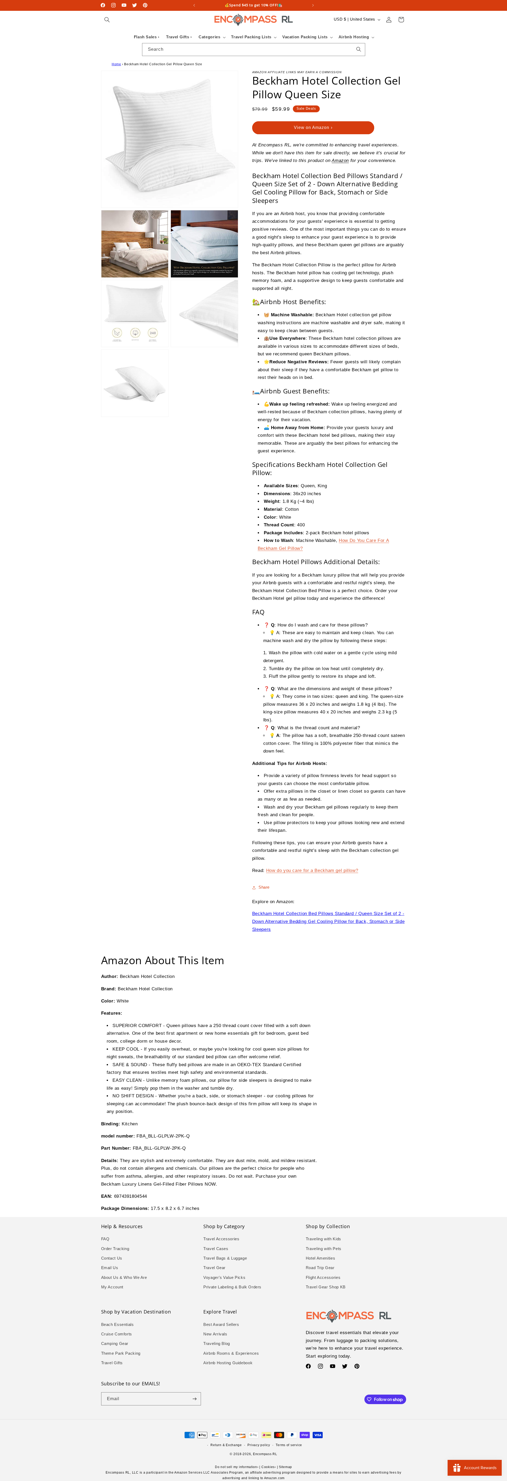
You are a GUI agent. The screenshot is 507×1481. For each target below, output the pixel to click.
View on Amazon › (313, 127)
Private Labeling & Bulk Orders (232, 1287)
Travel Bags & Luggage (225, 1258)
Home (116, 64)
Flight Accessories (323, 1277)
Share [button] (264, 887)
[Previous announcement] (194, 5)
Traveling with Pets (323, 1249)
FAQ (105, 1239)
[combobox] (253, 49)
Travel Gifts (112, 1363)
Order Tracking (115, 1249)
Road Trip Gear (320, 1268)
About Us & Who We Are (124, 1277)
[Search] (359, 49)
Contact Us (111, 1258)
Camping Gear (115, 1343)
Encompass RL (265, 1454)
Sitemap (285, 1467)
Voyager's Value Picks (224, 1277)
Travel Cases (215, 1249)
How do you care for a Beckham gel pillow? (312, 870)
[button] (107, 19)
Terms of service (289, 1445)
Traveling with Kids (323, 1239)
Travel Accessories (221, 1239)
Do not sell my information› (237, 1467)
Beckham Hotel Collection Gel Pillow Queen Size (163, 64)
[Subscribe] (194, 1398)
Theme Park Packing (120, 1353)
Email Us (109, 1268)
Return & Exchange (226, 1445)
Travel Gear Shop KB (326, 1287)
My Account (112, 1287)
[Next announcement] (313, 5)
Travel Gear (214, 1268)
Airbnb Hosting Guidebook (227, 1363)
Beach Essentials (117, 1324)
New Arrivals (215, 1334)
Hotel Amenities (320, 1258)
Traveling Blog (216, 1343)
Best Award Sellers (221, 1324)
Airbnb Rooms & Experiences (231, 1353)
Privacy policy (258, 1445)
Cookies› (268, 1467)
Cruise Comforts (116, 1334)
